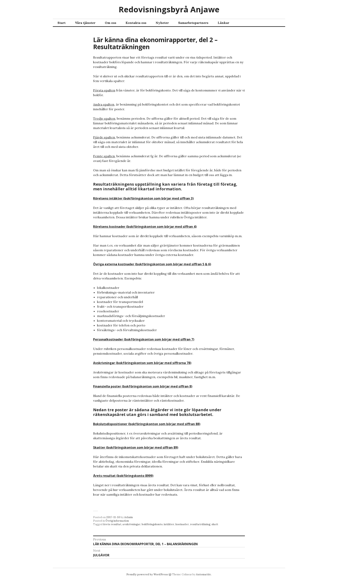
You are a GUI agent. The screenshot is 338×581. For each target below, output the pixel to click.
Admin (128, 517)
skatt (214, 524)
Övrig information (117, 520)
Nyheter (162, 23)
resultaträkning (200, 524)
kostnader (182, 524)
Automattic (203, 574)
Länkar (223, 23)
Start (62, 23)
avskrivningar (131, 524)
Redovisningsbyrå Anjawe (169, 9)
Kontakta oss (136, 23)
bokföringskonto (152, 524)
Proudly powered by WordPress (147, 574)
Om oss (110, 23)
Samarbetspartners (193, 23)
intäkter (169, 524)
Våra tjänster (85, 23)
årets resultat (112, 524)
